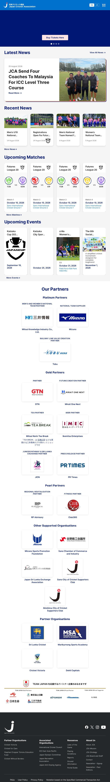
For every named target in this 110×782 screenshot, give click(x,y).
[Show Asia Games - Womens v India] (53, 44)
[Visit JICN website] (37, 465)
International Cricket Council (50, 747)
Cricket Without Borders (14, 759)
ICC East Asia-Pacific (47, 751)
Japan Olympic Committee (50, 755)
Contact (89, 760)
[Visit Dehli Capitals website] (72, 658)
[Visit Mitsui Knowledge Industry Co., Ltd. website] (37, 317)
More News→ (10, 149)
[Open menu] (104, 5)
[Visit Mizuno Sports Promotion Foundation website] (37, 539)
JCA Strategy (91, 752)
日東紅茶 (41, 440)
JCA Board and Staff (94, 756)
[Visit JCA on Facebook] (86, 727)
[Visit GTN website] (37, 392)
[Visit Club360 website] (72, 505)
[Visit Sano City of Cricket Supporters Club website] (73, 567)
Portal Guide (72, 768)
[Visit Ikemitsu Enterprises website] (72, 424)
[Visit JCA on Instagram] (97, 727)
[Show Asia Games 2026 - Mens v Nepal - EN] (58, 44)
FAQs (12, 780)
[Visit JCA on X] (92, 727)
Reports (70, 758)
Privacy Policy (37, 780)
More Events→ (13, 278)
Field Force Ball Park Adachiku (68, 269)
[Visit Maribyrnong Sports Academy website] (72, 632)
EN (92, 5)
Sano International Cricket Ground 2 (41, 207)
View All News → (98, 52)
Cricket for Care (10, 749)
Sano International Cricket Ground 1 (15, 207)
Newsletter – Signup (94, 763)
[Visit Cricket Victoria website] (37, 658)
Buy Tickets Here (55, 37)
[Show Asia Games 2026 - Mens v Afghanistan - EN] (56, 44)
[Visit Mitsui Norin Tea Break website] (37, 424)
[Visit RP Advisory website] (37, 505)
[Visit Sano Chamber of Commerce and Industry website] (72, 539)
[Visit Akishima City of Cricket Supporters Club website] (55, 596)
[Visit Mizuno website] (72, 317)
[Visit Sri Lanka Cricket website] (37, 632)
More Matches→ (14, 215)
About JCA (90, 745)
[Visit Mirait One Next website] (72, 392)
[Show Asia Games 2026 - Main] (51, 44)
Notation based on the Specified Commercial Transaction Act (73, 780)
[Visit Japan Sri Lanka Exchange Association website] (37, 567)
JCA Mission (91, 749)
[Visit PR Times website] (72, 465)
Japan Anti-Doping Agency (50, 765)
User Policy (23, 780)
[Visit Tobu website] (55, 352)
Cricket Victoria (10, 745)
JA (97, 5)
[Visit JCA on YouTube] (103, 727)
